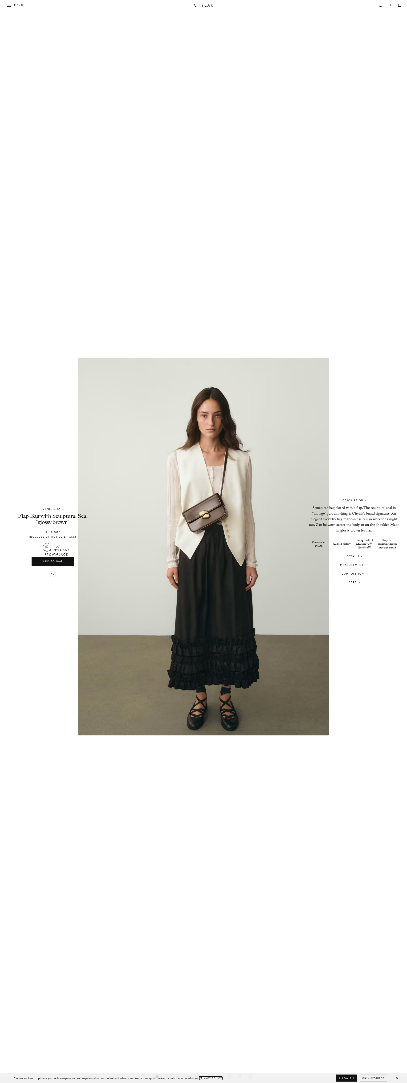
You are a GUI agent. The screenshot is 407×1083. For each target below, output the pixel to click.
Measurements (353, 564)
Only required (373, 1078)
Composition (353, 573)
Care (353, 582)
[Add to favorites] (52, 574)
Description (353, 500)
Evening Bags (53, 509)
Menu (19, 5)
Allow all (347, 1078)
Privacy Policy (210, 1078)
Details (352, 556)
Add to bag (53, 561)
